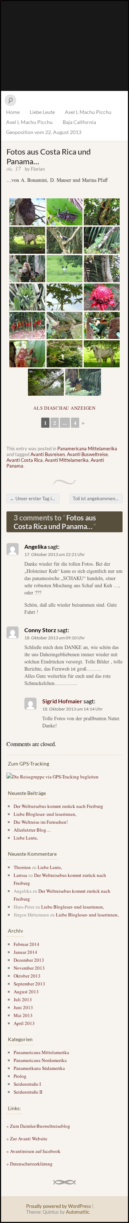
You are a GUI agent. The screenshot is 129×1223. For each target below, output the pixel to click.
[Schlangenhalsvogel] (64, 240)
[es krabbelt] (27, 353)
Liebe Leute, (26, 838)
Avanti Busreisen (47, 454)
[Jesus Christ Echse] (102, 240)
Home (13, 112)
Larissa (20, 875)
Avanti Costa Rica (24, 460)
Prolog (20, 1076)
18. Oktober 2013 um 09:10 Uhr (54, 637)
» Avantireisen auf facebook (33, 1151)
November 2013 (29, 968)
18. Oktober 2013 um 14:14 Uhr (72, 709)
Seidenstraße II (28, 1092)
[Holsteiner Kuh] (27, 240)
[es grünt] (64, 353)
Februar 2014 (26, 944)
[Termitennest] (27, 211)
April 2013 (24, 1023)
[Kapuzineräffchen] (27, 268)
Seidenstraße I (27, 1084)
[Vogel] (46, 382)
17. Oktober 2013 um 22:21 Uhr (54, 554)
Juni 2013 (23, 1007)
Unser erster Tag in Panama (34, 498)
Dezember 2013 (29, 960)
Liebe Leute (42, 112)
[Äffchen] (102, 211)
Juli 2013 (23, 999)
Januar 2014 (25, 952)
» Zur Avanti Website (26, 1138)
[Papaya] (64, 297)
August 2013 (26, 991)
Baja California (79, 122)
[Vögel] (64, 268)
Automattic (77, 1212)
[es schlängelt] (64, 325)
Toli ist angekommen (97, 498)
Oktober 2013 (27, 976)
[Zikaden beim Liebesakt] (64, 211)
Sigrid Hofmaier (62, 701)
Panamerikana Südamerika (39, 1068)
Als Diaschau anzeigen (64, 408)
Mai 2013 (23, 1015)
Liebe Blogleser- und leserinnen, (45, 814)
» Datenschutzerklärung (29, 1163)
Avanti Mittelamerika (67, 460)
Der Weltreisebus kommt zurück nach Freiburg (58, 806)
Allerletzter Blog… (32, 830)
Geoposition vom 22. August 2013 (43, 132)
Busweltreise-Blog (64, 46)
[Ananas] (27, 297)
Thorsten (22, 867)
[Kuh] (102, 353)
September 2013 (29, 983)
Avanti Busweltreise (87, 454)
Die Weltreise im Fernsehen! (41, 822)
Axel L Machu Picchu (88, 112)
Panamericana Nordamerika (40, 1060)
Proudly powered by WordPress (58, 1206)
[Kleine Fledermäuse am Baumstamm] (102, 268)
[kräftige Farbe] (102, 297)
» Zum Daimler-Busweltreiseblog (38, 1126)
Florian (38, 169)
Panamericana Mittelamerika (87, 448)
